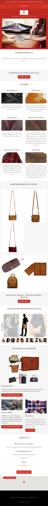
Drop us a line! (24, 472)
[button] (3, 6)
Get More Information (12, 395)
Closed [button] (25, 465)
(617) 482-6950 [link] (24, 6)
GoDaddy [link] (27, 502)
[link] (45, 6)
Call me (30, 430)
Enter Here (24, 77)
